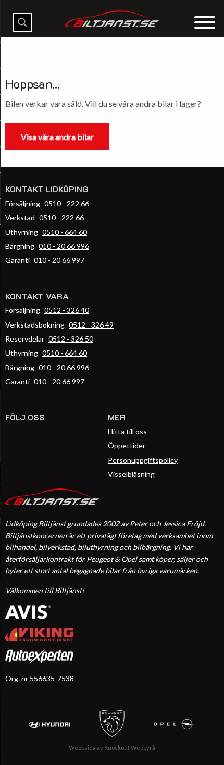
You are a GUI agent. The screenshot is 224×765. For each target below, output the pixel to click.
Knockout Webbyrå (129, 747)
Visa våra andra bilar (57, 137)
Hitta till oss (127, 431)
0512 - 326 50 (70, 338)
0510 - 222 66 (66, 203)
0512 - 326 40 (66, 310)
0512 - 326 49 (91, 324)
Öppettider (126, 445)
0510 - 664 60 (64, 232)
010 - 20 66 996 (64, 246)
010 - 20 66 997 (59, 260)
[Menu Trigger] (204, 21)
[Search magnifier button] (22, 22)
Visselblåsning (131, 474)
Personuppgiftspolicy (143, 460)
